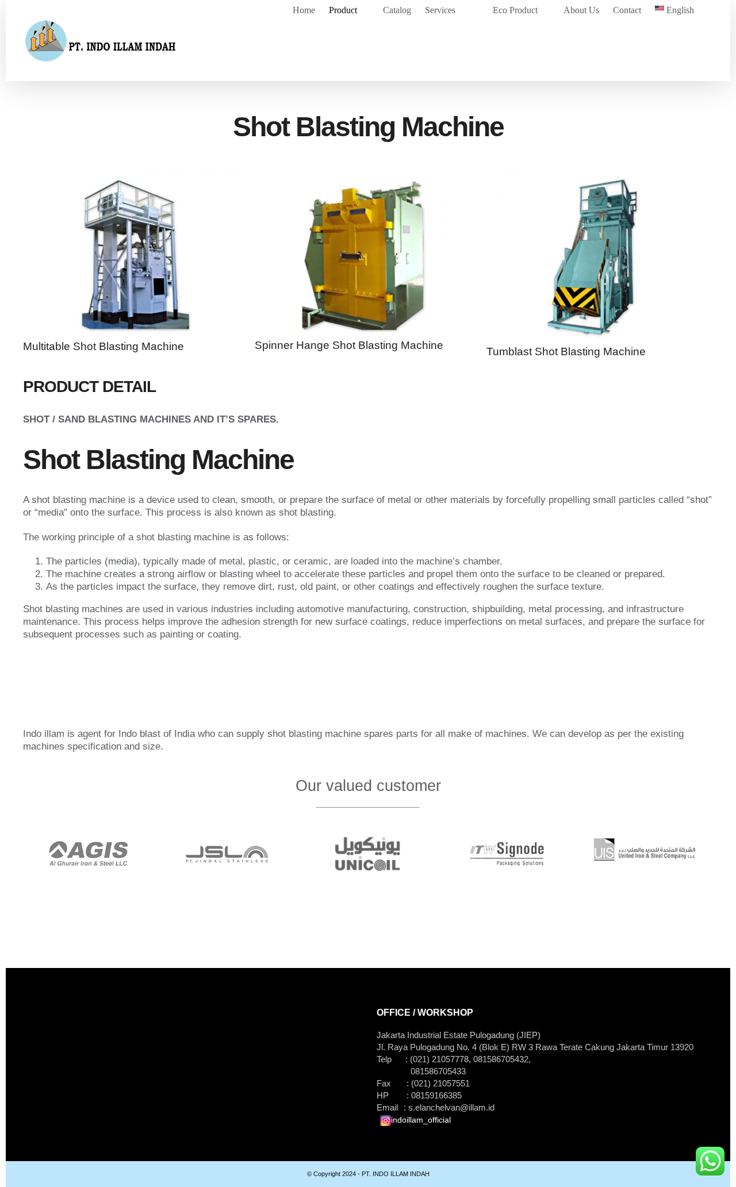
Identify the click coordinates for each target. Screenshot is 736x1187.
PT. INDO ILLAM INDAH (395, 1173)
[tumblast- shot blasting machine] (599, 178)
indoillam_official (421, 1119)
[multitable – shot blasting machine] (136, 178)
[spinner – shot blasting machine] (368, 178)
